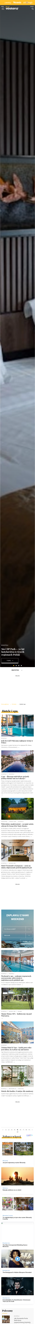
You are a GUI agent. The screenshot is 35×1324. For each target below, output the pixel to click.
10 (17, 1132)
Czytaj (9, 660)
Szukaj (25, 941)
